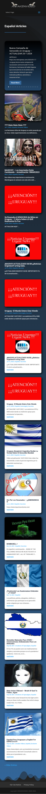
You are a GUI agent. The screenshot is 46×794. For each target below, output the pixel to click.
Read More (15, 83)
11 (26, 86)
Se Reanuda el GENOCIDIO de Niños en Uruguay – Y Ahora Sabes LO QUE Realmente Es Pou (21, 219)
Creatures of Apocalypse (23, 646)
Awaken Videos (20, 743)
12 (28, 86)
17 (37, 86)
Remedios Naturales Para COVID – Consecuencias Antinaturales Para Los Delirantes (21, 642)
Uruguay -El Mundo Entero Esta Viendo (21, 311)
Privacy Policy (29, 785)
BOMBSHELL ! (12, 544)
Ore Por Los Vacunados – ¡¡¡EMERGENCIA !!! (23, 501)
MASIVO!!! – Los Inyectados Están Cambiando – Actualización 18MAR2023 (22, 171)
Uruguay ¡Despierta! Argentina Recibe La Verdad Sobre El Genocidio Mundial (22, 452)
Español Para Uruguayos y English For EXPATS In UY (21, 741)
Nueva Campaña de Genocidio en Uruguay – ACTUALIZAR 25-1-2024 (20, 51)
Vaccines (21, 174)
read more (10, 370)
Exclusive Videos (23, 127)
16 (35, 86)
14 (32, 86)
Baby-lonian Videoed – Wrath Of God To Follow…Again (22, 692)
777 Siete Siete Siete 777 (15, 125)
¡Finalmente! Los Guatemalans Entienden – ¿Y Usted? (22, 592)
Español (14, 127)
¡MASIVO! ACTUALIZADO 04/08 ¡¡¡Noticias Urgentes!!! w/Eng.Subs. (23, 265)
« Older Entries (11, 765)
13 (30, 86)
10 (24, 86)
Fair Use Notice (15, 785)
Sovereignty (21, 313)
